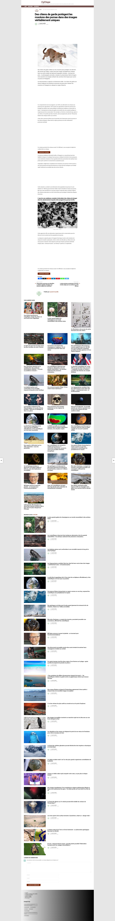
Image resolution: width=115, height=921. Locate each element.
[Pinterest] (58, 278)
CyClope (45, 2)
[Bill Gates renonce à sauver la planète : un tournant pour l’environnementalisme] (34, 478)
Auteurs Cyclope (28, 895)
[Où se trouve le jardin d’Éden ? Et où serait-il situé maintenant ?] (57, 380)
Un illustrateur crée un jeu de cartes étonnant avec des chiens (81, 329)
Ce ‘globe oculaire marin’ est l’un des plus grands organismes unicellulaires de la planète (69, 760)
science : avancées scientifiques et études (30, 913)
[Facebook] (40, 278)
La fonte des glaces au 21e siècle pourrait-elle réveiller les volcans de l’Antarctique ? (66, 802)
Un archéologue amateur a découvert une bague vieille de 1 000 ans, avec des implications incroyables (33, 468)
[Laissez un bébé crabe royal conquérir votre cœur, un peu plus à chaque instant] (35, 779)
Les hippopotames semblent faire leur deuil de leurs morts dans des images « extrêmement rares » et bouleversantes (80, 389)
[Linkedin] (53, 278)
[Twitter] (67, 278)
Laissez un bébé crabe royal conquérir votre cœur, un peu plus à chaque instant (67, 774)
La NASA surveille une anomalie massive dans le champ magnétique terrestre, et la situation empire (57, 427)
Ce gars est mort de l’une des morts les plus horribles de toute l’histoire (34, 346)
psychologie (27, 910)
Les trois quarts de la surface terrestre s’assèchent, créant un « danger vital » (68, 815)
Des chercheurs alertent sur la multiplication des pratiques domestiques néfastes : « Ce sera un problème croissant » (33, 368)
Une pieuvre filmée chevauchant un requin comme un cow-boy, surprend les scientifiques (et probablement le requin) (81, 447)
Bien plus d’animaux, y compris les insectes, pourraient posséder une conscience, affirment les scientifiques (80, 468)
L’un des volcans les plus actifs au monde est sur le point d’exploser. (66, 703)
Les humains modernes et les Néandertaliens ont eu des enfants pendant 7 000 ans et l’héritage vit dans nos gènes (33, 409)
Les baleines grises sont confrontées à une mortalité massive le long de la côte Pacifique (34, 388)
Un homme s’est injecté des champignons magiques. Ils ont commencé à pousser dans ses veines (56, 348)
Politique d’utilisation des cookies (31, 893)
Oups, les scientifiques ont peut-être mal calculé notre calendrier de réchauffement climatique (57, 487)
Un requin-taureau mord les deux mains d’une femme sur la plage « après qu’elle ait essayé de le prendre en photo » (67, 662)
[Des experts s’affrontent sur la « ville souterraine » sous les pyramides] (34, 438)
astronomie (27, 907)
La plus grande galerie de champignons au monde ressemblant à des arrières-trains (56, 320)
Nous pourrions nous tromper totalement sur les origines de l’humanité (55, 408)
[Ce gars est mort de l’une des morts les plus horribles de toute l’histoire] (34, 338)
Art (25, 6)
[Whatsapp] (62, 278)
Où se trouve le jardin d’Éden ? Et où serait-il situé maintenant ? (57, 387)
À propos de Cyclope (29, 894)
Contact (26, 892)
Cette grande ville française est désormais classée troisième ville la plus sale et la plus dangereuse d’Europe (34, 507)
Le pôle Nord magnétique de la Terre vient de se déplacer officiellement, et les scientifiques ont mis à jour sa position (33, 428)
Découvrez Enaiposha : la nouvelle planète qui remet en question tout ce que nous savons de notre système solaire (80, 409)
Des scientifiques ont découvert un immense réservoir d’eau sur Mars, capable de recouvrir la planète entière (81, 428)
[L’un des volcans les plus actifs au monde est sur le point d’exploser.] (35, 709)
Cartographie (33, 907)
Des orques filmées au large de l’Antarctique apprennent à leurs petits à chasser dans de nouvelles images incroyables (67, 690)
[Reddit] (49, 278)
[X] (44, 278)
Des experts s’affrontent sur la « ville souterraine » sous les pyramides (33, 447)
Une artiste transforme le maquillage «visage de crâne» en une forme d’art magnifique (33, 317)
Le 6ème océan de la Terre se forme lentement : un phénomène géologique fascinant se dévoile (68, 830)
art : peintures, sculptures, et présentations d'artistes (29, 905)
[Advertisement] (57, 34)
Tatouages (27, 915)
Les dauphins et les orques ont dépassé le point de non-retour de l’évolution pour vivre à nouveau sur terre (68, 732)
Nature (30, 6)
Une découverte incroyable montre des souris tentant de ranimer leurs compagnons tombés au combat (66, 648)
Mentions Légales (28, 896)
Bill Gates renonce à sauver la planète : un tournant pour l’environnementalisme (32, 487)
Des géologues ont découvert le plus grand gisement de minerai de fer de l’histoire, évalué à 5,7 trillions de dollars (57, 468)
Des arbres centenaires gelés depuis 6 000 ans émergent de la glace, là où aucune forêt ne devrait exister (81, 487)
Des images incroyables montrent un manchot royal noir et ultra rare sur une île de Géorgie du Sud (68, 718)
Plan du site (27, 898)
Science (36, 6)
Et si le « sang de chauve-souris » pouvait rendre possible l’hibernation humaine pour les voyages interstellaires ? (66, 844)
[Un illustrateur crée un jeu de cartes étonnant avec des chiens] (81, 315)
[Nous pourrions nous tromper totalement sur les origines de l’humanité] (57, 399)
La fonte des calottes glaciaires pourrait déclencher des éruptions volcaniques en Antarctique (69, 746)
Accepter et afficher (44, 152)
